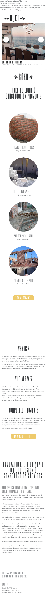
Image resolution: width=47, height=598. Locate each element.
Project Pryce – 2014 (23, 236)
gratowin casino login (15, 546)
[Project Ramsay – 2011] (23, 172)
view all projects (23, 298)
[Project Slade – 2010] (23, 261)
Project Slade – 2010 (23, 280)
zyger (25, 576)
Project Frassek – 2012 (23, 147)
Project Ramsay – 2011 (23, 191)
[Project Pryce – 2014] (23, 217)
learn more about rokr (23, 436)
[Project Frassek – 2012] (23, 128)
